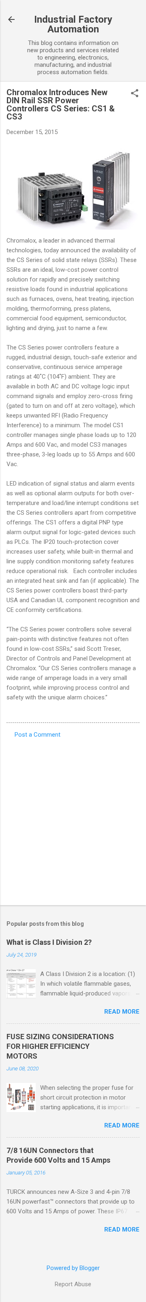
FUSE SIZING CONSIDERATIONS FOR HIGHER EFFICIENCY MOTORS (60, 1046)
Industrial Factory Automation (73, 24)
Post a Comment (37, 734)
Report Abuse (73, 1284)
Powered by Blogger (73, 1268)
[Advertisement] (73, 819)
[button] (135, 94)
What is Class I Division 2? (49, 942)
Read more (122, 1011)
